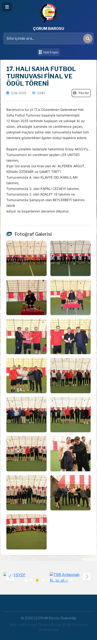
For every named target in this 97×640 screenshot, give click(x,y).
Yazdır (83, 93)
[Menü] (7, 7)
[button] (87, 576)
